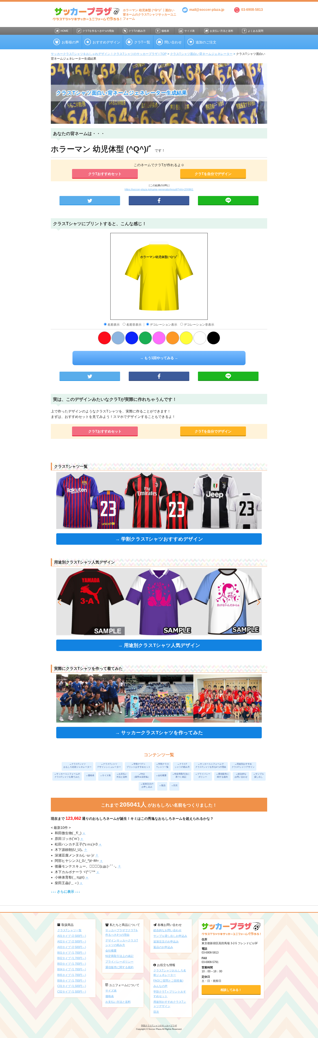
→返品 (162, 785)
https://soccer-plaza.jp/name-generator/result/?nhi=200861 (159, 189)
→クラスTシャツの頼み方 (182, 765)
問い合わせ (173, 42)
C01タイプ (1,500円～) (71, 986)
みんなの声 (160, 986)
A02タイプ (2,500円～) (71, 941)
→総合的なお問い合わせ (240, 775)
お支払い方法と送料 (221, 30)
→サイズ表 (105, 775)
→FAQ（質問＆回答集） (141, 775)
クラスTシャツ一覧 (69, 930)
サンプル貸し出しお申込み (170, 936)
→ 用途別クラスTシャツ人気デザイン (159, 645)
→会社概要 (161, 775)
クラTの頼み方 (137, 30)
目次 (156, 1011)
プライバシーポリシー (119, 961)
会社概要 (111, 950)
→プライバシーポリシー (202, 775)
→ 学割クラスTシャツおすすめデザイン (159, 539)
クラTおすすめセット (105, 174)
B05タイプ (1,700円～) (71, 975)
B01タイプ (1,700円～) (71, 952)
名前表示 (113, 324)
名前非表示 (133, 324)
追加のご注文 (206, 42)
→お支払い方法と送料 (121, 775)
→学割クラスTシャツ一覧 (162, 765)
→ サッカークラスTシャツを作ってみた (159, 732)
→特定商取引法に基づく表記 (181, 775)
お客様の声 (70, 42)
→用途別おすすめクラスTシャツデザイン (243, 765)
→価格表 (90, 775)
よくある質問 (255, 30)
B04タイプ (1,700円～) (71, 969)
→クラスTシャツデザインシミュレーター (109, 765)
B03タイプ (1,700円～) (71, 963)
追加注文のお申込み (166, 941)
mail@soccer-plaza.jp (206, 9)
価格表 (165, 30)
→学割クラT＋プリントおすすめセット (138, 765)
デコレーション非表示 (198, 324)
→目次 (174, 785)
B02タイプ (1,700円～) (71, 958)
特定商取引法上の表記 (119, 956)
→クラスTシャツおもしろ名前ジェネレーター (77, 765)
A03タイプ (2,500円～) (71, 947)
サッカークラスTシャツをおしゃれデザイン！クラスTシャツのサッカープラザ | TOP (109, 54)
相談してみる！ (231, 990)
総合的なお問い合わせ (167, 930)
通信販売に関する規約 (119, 967)
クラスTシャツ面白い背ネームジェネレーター (201, 54)
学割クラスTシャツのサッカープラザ (159, 1025)
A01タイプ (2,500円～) (71, 936)
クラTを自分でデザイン (213, 174)
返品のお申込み (163, 947)
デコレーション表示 (163, 324)
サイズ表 (189, 30)
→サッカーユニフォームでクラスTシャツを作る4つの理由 (210, 765)
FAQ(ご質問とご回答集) (168, 980)
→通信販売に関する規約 (222, 775)
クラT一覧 (142, 42)
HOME (64, 30)
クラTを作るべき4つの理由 (98, 30)
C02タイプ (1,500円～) (71, 991)
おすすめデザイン (106, 42)
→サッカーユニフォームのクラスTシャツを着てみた (67, 775)
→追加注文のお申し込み (146, 785)
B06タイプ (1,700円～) (71, 980)
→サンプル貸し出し (258, 775)
